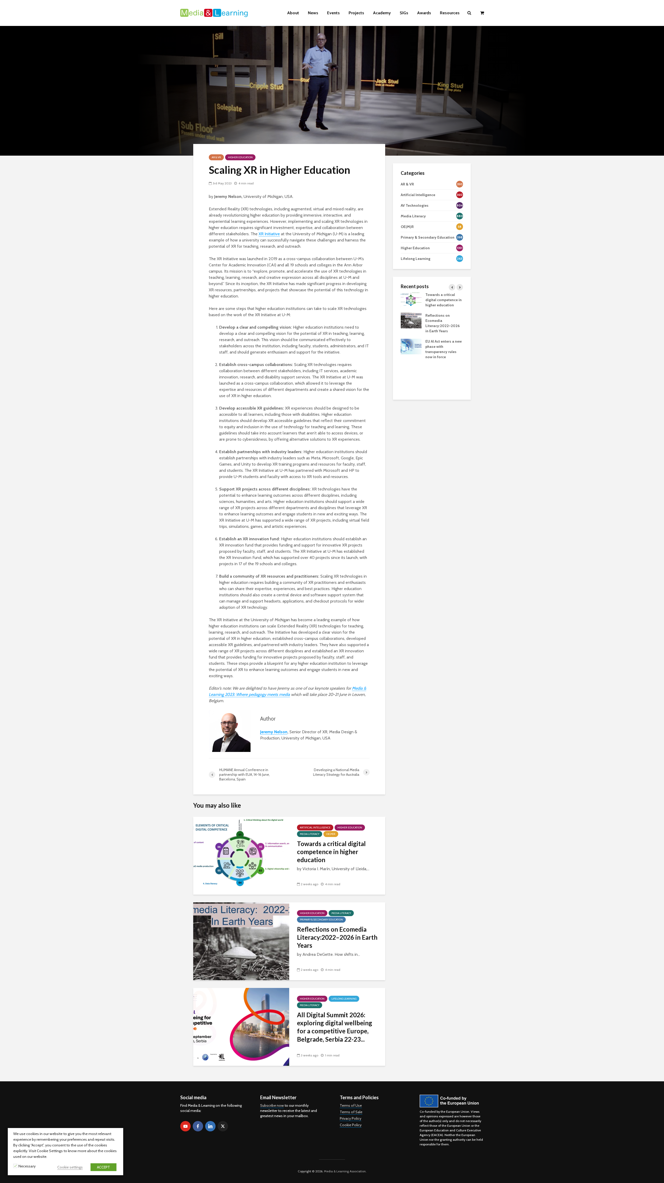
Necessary (27, 1166)
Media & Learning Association (345, 1171)
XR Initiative (269, 233)
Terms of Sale (351, 1112)
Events (333, 12)
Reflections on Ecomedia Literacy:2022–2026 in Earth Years (337, 937)
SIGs (404, 12)
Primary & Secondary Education (321, 919)
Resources (450, 12)
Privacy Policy (350, 1118)
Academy (382, 12)
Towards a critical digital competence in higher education (331, 852)
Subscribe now (272, 1105)
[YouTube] (185, 1126)
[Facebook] (198, 1126)
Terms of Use (351, 1105)
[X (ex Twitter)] (223, 1126)
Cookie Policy (351, 1125)
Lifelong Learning (343, 998)
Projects (356, 12)
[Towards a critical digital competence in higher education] (241, 855)
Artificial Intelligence (315, 827)
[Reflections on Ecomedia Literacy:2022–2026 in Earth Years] (241, 940)
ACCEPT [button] (103, 1167)
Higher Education (240, 157)
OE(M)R (330, 834)
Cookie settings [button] (70, 1167)
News (313, 12)
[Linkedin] (210, 1126)
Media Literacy (309, 834)
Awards (424, 12)
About (293, 12)
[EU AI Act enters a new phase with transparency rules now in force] (411, 346)
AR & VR (216, 157)
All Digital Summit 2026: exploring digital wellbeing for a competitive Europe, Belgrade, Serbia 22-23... (334, 1027)
